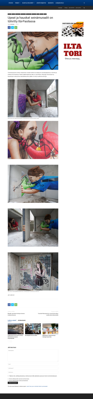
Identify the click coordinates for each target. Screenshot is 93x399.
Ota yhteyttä (71, 7)
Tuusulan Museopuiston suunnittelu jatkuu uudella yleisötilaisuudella (48, 314)
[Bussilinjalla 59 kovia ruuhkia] (33, 328)
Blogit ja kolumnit (27, 3)
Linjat (38, 14)
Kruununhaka (28, 14)
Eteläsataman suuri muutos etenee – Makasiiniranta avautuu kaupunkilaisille (16, 337)
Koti (8, 12)
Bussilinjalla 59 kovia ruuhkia (31, 335)
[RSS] (84, 3)
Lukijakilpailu (60, 3)
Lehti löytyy (78, 7)
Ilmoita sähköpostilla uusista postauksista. (18, 380)
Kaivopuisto (18, 14)
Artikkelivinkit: (22, 320)
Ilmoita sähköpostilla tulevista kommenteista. (19, 378)
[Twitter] (12, 27)
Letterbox (12, 24)
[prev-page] (9, 341)
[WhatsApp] (15, 27)
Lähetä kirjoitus (41, 3)
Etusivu (11, 3)
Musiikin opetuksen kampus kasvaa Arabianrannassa (16, 314)
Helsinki (12, 12)
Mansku (41, 14)
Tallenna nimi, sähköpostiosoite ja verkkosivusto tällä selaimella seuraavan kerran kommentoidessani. (33, 376)
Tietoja (66, 7)
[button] (84, 7)
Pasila (45, 14)
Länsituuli (34, 14)
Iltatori (13, 14)
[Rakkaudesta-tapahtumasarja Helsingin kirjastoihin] (50, 328)
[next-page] (11, 341)
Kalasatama (23, 14)
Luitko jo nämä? (12, 320)
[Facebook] (9, 27)
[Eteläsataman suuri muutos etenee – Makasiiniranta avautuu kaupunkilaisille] (16, 328)
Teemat (17, 3)
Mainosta (51, 3)
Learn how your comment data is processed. (37, 386)
